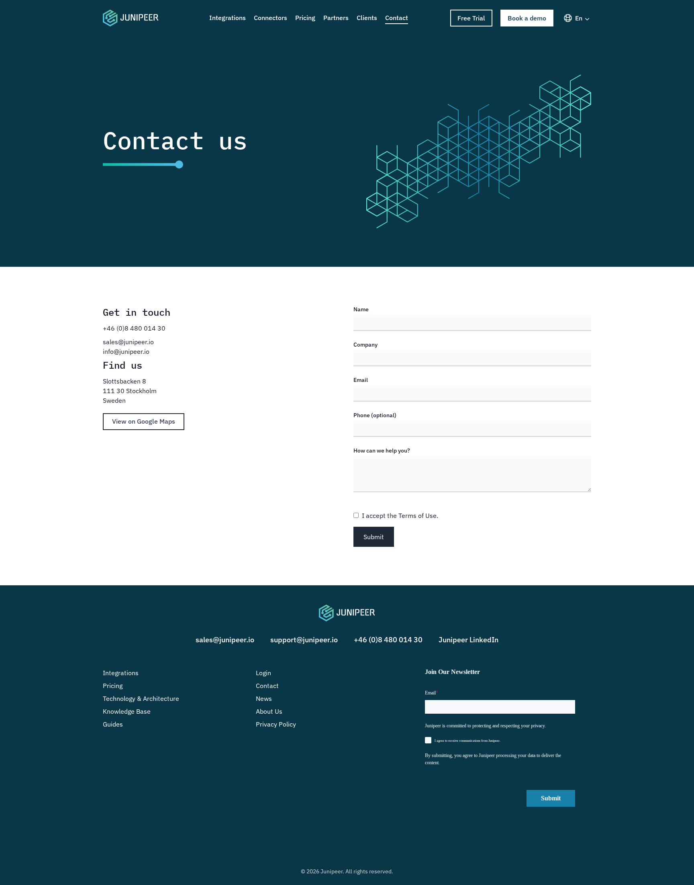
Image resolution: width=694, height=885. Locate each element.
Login (263, 673)
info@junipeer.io (126, 351)
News (264, 698)
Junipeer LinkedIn (468, 639)
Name (361, 309)
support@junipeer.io (304, 639)
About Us (269, 711)
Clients (367, 18)
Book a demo (527, 18)
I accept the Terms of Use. (400, 516)
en (578, 18)
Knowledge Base (127, 711)
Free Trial (471, 18)
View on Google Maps (143, 421)
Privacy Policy (276, 724)
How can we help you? (381, 450)
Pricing (305, 18)
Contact (396, 18)
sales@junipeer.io (128, 342)
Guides (113, 724)
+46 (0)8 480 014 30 (388, 639)
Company (365, 344)
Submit (373, 537)
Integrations (227, 18)
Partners (336, 18)
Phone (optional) (374, 415)
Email (360, 380)
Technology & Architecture (141, 698)
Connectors (270, 18)
